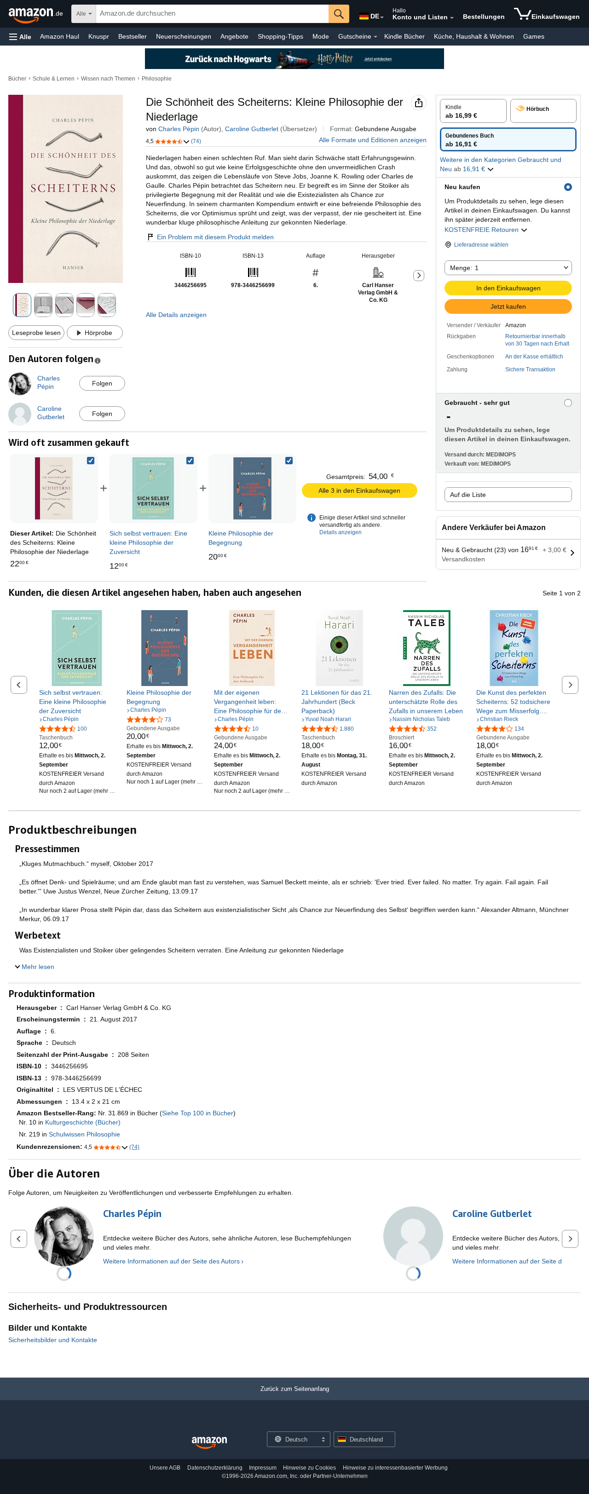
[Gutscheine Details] (375, 37)
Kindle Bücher (404, 36)
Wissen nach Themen (108, 78)
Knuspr (98, 36)
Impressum (263, 1468)
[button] (20, 37)
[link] (153, 488)
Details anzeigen (340, 532)
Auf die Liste (468, 494)
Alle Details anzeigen (176, 314)
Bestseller (132, 36)
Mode (320, 36)
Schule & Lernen (54, 78)
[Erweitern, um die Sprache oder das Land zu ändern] (382, 17)
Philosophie (157, 78)
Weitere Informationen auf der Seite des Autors (171, 1261)
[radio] (473, 110)
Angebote (234, 36)
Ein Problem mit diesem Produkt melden (215, 237)
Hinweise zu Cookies (309, 1468)
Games (533, 36)
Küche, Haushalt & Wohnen (474, 36)
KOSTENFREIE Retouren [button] (482, 229)
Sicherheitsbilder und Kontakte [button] (52, 1340)
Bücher (17, 78)
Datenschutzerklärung (215, 1468)
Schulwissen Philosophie (84, 1134)
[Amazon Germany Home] (209, 1443)
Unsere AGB (165, 1468)
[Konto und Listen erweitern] (452, 18)
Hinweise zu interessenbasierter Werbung (395, 1468)
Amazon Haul (59, 36)
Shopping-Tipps (280, 36)
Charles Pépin (178, 129)
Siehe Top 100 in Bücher (197, 1113)
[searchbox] (212, 14)
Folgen (102, 383)
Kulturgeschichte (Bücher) (83, 1122)
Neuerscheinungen (183, 36)
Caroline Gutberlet (251, 129)
